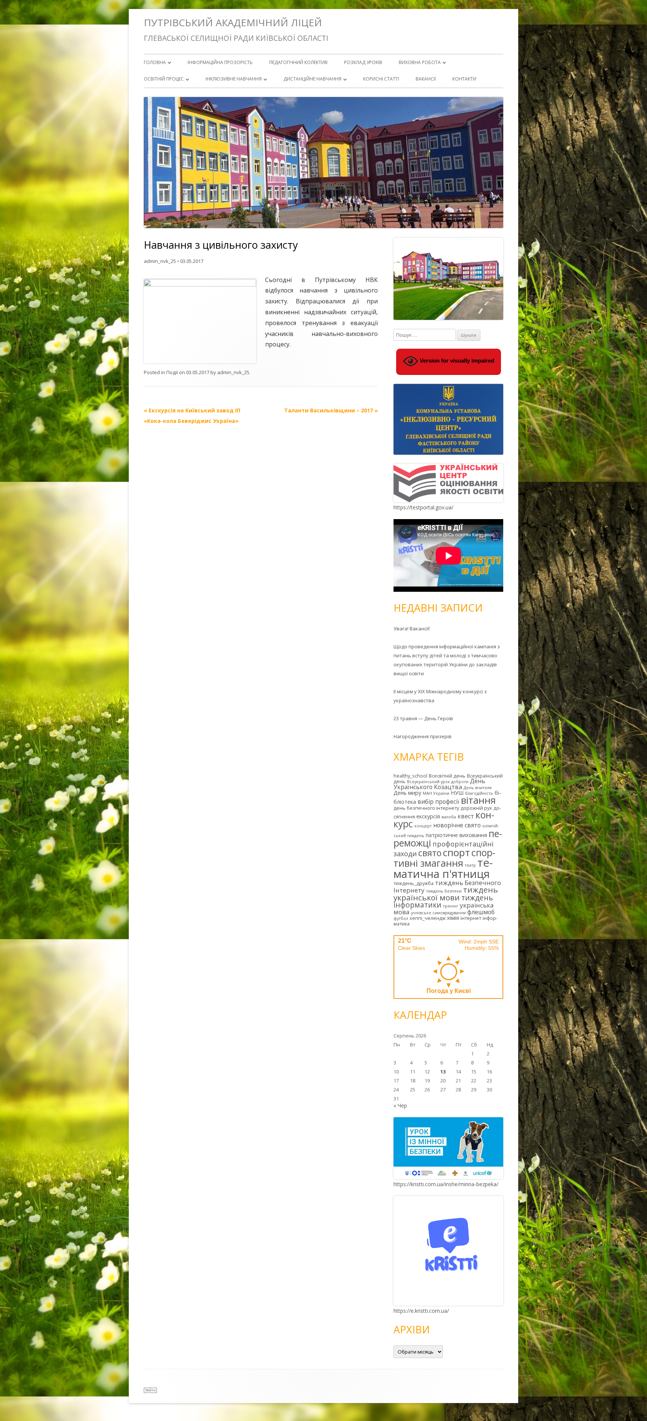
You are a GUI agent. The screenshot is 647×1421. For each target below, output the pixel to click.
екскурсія (428, 816)
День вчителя (478, 787)
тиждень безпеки (444, 891)
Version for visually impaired (456, 361)
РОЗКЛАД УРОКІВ (363, 62)
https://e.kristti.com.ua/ (421, 1310)
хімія (453, 917)
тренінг (450, 906)
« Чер (400, 1105)
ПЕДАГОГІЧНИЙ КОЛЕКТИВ (298, 62)
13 (443, 1071)
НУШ (457, 792)
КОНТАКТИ (464, 79)
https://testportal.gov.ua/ (423, 507)
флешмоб (481, 912)
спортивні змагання (444, 857)
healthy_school (410, 775)
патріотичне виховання (456, 835)
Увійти (150, 1390)
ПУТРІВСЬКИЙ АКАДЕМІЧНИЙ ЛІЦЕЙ (233, 22)
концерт (423, 825)
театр (470, 865)
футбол (401, 918)
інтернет (471, 918)
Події (172, 372)
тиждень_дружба (414, 883)
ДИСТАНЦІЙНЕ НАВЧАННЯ (312, 79)
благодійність (479, 793)
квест (466, 816)
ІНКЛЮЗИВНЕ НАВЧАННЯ (234, 79)
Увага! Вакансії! (412, 628)
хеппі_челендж (428, 918)
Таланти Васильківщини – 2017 (331, 410)
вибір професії (438, 801)
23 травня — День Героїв (423, 718)
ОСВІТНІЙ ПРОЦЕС (164, 79)
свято (429, 853)
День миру (407, 792)
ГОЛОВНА (155, 62)
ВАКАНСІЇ (426, 79)
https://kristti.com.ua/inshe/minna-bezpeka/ (446, 1184)
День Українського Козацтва (439, 784)
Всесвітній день (447, 775)
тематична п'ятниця (443, 868)
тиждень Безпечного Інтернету (447, 886)
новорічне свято (457, 825)
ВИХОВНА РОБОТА (420, 62)
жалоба (448, 816)
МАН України (436, 793)
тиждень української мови (446, 893)
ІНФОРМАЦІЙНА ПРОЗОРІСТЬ (220, 62)
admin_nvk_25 (160, 261)
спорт (456, 852)
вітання (478, 800)
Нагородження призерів (423, 736)
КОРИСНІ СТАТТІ (381, 79)
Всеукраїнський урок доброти (437, 781)
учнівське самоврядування (438, 912)
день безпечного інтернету (426, 808)
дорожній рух (476, 808)
